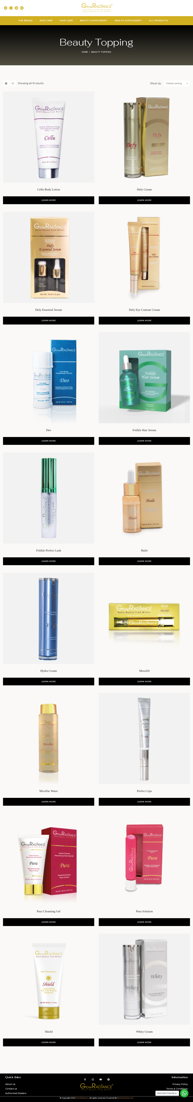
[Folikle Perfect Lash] (48, 498)
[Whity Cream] (144, 979)
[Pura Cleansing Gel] (48, 858)
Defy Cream (144, 189)
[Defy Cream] (144, 137)
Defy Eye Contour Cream (144, 309)
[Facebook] (5, 8)
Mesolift (144, 670)
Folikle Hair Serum (144, 430)
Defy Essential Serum (48, 309)
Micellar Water (48, 791)
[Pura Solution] (144, 858)
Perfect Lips (144, 791)
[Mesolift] (144, 618)
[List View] (13, 83)
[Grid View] (6, 83)
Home (85, 52)
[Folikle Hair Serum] (144, 377)
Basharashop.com (125, 1098)
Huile (144, 550)
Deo (48, 430)
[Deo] (48, 377)
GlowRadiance (82, 1098)
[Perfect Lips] (144, 738)
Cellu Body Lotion (48, 189)
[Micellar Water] (48, 738)
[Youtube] (16, 8)
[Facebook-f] (85, 1079)
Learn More (48, 200)
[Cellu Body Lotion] (48, 137)
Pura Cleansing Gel (48, 911)
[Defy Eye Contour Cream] (144, 257)
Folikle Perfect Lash (48, 550)
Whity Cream (144, 1031)
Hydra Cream (48, 670)
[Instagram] (11, 8)
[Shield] (48, 979)
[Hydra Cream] (48, 618)
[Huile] (144, 498)
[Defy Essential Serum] (48, 257)
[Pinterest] (22, 8)
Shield (49, 1031)
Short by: (155, 83)
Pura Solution (144, 911)
